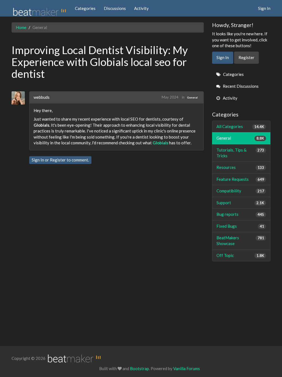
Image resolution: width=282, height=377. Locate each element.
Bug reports (240, 214)
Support (240, 202)
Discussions (115, 8)
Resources (240, 167)
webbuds (42, 97)
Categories (85, 8)
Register (58, 159)
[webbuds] (20, 98)
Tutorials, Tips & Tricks (240, 152)
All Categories (240, 126)
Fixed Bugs (240, 226)
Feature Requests (240, 179)
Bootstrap (139, 368)
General (192, 97)
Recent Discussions (240, 86)
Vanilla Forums (186, 368)
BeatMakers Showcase (240, 240)
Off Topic (240, 255)
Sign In (264, 8)
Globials (160, 142)
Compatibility (240, 190)
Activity (141, 8)
